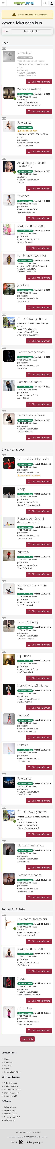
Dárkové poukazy (11, 1093)
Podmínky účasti (11, 1086)
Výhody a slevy (10, 1083)
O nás (6, 1059)
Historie (7, 1065)
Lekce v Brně (9, 1110)
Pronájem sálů (10, 1096)
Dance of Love (10, 1113)
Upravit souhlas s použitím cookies (27, 1132)
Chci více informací (40, 81)
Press (6, 1068)
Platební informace (12, 1089)
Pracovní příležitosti (12, 1072)
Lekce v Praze (10, 1107)
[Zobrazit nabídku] (3, 3)
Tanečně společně (12, 1117)
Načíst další (27, 1039)
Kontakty (8, 1062)
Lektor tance (9, 1120)
